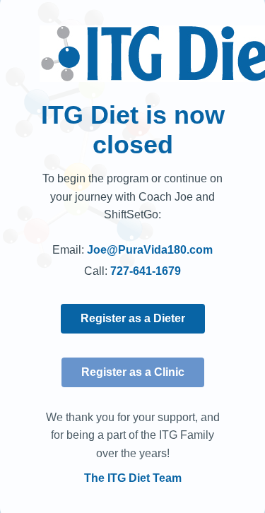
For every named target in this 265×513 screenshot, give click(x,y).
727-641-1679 (145, 271)
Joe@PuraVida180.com (150, 250)
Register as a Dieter (133, 318)
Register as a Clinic (132, 372)
